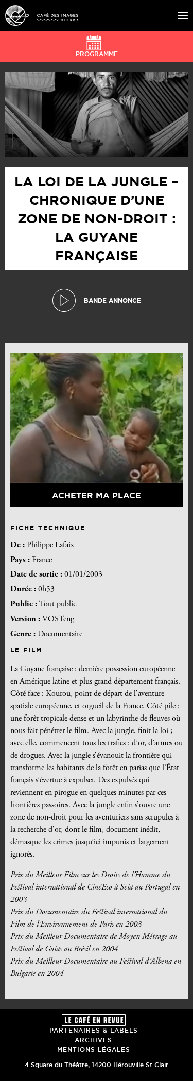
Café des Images (41, 15)
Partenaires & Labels (93, 1030)
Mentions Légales (93, 1049)
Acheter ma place (96, 495)
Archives (93, 1040)
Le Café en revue (94, 1020)
